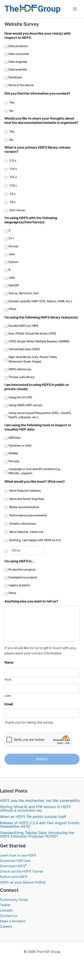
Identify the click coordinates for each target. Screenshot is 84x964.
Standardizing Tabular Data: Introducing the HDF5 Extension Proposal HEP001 (37, 834)
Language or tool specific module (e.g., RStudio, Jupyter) (35, 471)
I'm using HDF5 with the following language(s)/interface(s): (30, 220)
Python (13, 262)
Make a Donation (13, 921)
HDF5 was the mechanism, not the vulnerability (40, 800)
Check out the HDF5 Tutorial (21, 871)
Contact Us (8, 916)
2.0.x (12, 160)
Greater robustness (22, 523)
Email (8, 704)
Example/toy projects (23, 577)
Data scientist (18, 69)
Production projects (22, 569)
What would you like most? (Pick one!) (34, 482)
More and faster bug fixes (26, 499)
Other (12, 309)
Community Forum (14, 900)
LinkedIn (6, 910)
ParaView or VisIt (20, 445)
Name (9, 662)
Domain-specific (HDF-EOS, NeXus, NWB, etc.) (40, 301)
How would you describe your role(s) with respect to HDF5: (37, 35)
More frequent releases (25, 490)
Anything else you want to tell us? (31, 601)
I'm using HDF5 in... (19, 561)
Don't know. (17, 210)
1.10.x (13, 185)
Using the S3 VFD (20, 397)
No (11, 110)
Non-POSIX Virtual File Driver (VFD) (32, 333)
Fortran (13, 246)
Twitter (5, 905)
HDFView (15, 437)
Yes (11, 102)
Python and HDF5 (13, 877)
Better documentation (24, 507)
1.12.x (13, 177)
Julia (12, 277)
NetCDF (14, 285)
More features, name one (26, 532)
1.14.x (13, 168)
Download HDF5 (13, 866)
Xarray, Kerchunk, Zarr (24, 293)
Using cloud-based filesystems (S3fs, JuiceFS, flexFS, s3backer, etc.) (40, 415)
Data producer (18, 46)
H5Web (13, 453)
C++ (11, 238)
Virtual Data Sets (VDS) (24, 349)
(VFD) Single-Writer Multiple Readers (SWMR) (39, 341)
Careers (6, 927)
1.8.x (12, 193)
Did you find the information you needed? (37, 93)
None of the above (21, 85)
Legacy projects (19, 585)
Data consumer (19, 54)
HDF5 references (20, 369)
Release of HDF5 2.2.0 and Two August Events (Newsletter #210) (39, 825)
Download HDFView (15, 861)
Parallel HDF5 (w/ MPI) (23, 325)
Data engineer (18, 61)
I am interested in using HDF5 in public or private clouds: (36, 387)
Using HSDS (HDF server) (25, 405)
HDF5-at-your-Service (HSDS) (23, 882)
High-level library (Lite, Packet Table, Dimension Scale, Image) (33, 359)
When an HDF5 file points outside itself (33, 816)
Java (12, 254)
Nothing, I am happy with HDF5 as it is (35, 540)
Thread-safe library (21, 377)
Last (8, 695)
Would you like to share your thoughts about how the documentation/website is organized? (41, 120)
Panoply (14, 461)
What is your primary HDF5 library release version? (37, 149)
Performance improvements (28, 515)
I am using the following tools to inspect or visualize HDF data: (37, 427)
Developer (15, 77)
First (8, 679)
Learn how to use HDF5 (18, 855)
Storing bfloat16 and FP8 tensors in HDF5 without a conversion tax (35, 809)
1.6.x (12, 202)
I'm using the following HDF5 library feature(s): (41, 317)
